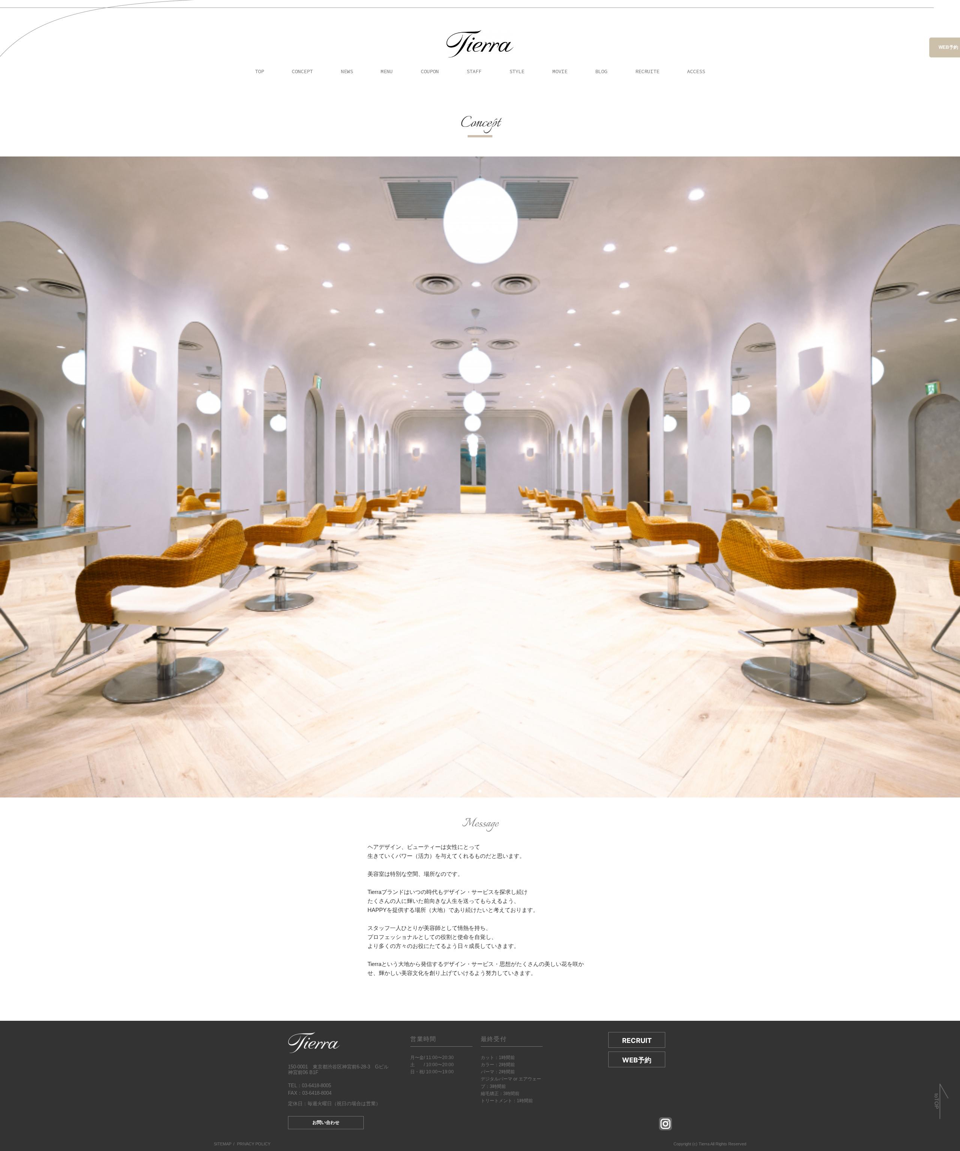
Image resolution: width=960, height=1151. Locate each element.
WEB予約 (948, 47)
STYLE (516, 71)
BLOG (601, 71)
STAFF (474, 71)
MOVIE (559, 71)
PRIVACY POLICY (253, 1144)
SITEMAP (222, 1144)
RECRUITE (647, 71)
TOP (259, 71)
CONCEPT (302, 71)
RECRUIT (637, 1040)
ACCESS (696, 71)
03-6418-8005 (316, 1085)
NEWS (347, 71)
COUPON (430, 71)
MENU (387, 71)
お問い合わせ (325, 1122)
